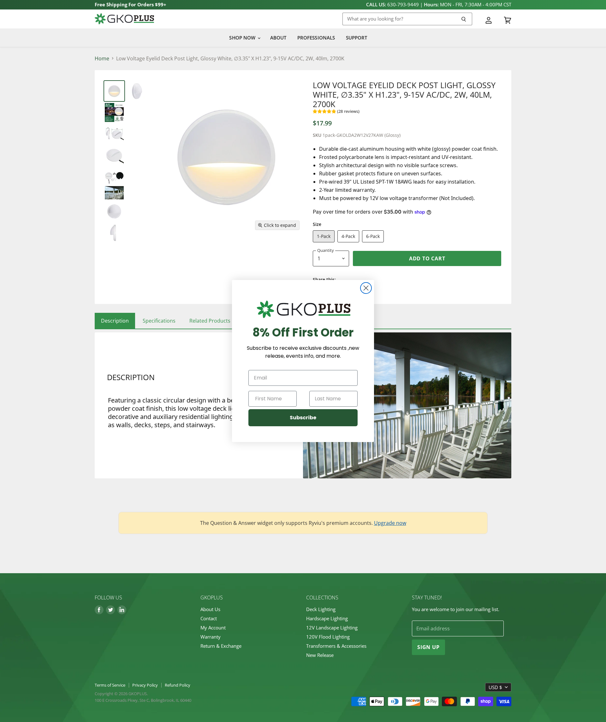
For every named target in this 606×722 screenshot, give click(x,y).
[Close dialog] (365, 288)
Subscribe (303, 417)
